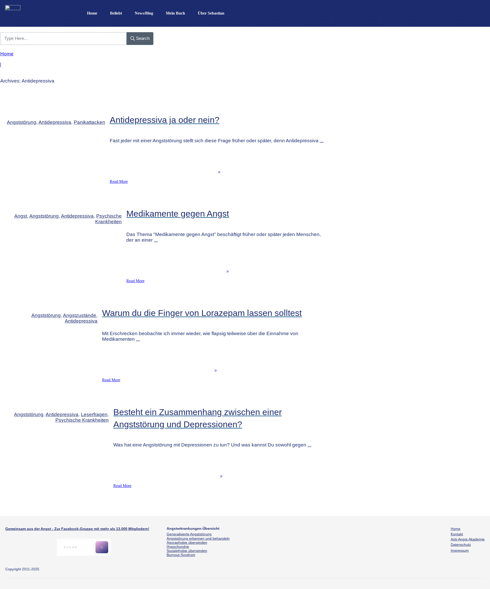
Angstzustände (79, 315)
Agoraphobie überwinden (187, 542)
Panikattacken (89, 122)
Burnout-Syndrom (181, 555)
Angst (20, 216)
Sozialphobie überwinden (187, 551)
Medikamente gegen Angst (177, 213)
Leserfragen (94, 414)
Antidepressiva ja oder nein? (164, 120)
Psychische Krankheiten (108, 218)
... (322, 140)
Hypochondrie (178, 547)
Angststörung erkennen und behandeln (198, 538)
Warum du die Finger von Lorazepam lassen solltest (202, 313)
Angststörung (21, 122)
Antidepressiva (55, 122)
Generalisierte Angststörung (189, 534)
